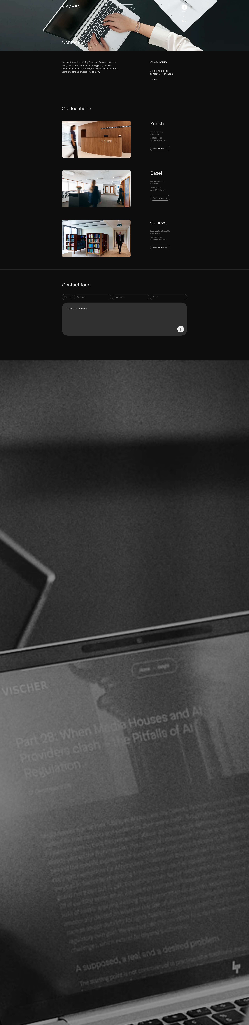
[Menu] (184, 7)
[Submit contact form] (180, 329)
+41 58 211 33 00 (156, 188)
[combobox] (67, 297)
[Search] (184, 16)
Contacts (128, 7)
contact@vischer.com (162, 74)
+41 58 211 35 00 (156, 237)
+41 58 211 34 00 (159, 71)
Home (119, 7)
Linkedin (154, 79)
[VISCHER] (71, 6)
